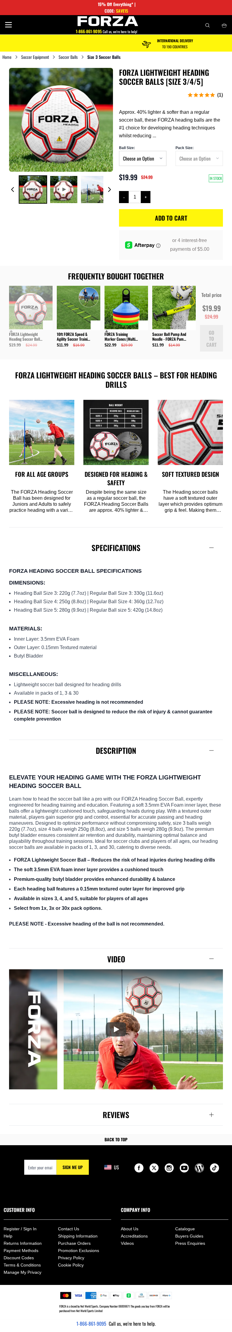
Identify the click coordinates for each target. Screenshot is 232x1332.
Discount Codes (19, 1257)
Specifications (116, 547)
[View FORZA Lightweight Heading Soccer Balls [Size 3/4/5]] (33, 189)
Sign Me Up (73, 1167)
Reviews (116, 1114)
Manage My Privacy (22, 1272)
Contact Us (68, 1228)
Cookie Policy (71, 1265)
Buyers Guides (189, 1236)
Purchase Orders (74, 1243)
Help (8, 1236)
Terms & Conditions (22, 1265)
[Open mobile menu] (8, 24)
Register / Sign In (20, 1228)
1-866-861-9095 (91, 1323)
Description (116, 750)
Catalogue (185, 1228)
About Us (129, 1228)
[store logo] (108, 21)
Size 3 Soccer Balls (104, 57)
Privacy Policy (71, 1257)
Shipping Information (78, 1236)
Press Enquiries (190, 1243)
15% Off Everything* (115, 4)
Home (6, 57)
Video (116, 958)
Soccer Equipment (35, 57)
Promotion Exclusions (78, 1250)
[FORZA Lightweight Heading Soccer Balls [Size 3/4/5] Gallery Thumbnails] (61, 189)
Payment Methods (21, 1250)
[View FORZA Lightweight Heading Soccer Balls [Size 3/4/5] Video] (64, 189)
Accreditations (134, 1236)
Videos (127, 1243)
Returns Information (23, 1243)
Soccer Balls (68, 57)
